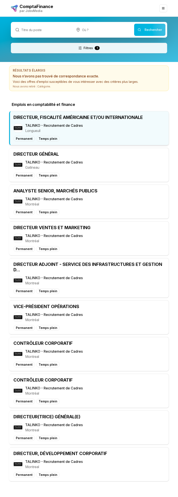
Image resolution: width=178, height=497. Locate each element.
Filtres (91, 48)
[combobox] (102, 30)
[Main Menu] (163, 8)
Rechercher (153, 30)
